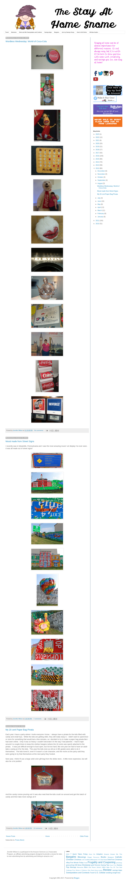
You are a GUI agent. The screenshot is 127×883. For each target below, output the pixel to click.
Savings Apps (48, 32)
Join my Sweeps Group (68, 32)
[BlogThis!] (52, 431)
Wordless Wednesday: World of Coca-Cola (26, 41)
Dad (102, 859)
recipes (100, 870)
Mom (86, 867)
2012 (98, 168)
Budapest (111, 857)
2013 (98, 165)
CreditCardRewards (91, 859)
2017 (98, 153)
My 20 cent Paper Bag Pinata (20, 729)
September (102, 180)
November (101, 174)
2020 (98, 143)
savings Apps (117, 870)
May (99, 204)
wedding (109, 873)
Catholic (118, 857)
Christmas (77, 859)
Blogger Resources (93, 857)
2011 (97, 220)
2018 (98, 149)
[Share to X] (54, 431)
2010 (98, 223)
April (99, 207)
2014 (98, 162)
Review (107, 869)
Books (103, 857)
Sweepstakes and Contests (78, 873)
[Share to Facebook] (56, 431)
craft (83, 859)
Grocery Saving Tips (102, 865)
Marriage (73, 867)
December (101, 171)
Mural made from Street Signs (20, 441)
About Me (92, 854)
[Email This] (50, 431)
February (101, 213)
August (100, 183)
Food (85, 862)
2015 (98, 159)
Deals (105, 859)
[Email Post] (46, 430)
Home (47, 836)
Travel (7, 32)
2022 (98, 137)
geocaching (70, 865)
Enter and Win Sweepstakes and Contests (30, 32)
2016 (98, 156)
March (100, 210)
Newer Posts (10, 836)
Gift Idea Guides (93, 32)
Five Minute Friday (76, 862)
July (99, 198)
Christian (70, 859)
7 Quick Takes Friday (79, 854)
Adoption (99, 854)
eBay (68, 862)
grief (92, 865)
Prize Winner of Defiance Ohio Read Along (85, 870)
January (101, 217)
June (99, 201)
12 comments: (38, 828)
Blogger (76, 878)
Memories (14, 32)
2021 (98, 140)
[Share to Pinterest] (58, 431)
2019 (98, 146)
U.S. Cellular (100, 873)
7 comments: (38, 719)
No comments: (39, 430)
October (100, 177)
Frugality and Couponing (101, 862)
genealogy (119, 862)
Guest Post (113, 865)
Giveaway (86, 865)
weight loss (116, 873)
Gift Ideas (78, 865)
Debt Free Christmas (114, 859)
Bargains (56, 32)
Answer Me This (116, 854)
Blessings (82, 857)
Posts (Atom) (19, 840)
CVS (98, 859)
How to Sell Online (82, 32)
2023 (98, 134)
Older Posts (84, 836)
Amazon (106, 854)
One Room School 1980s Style (99, 867)
